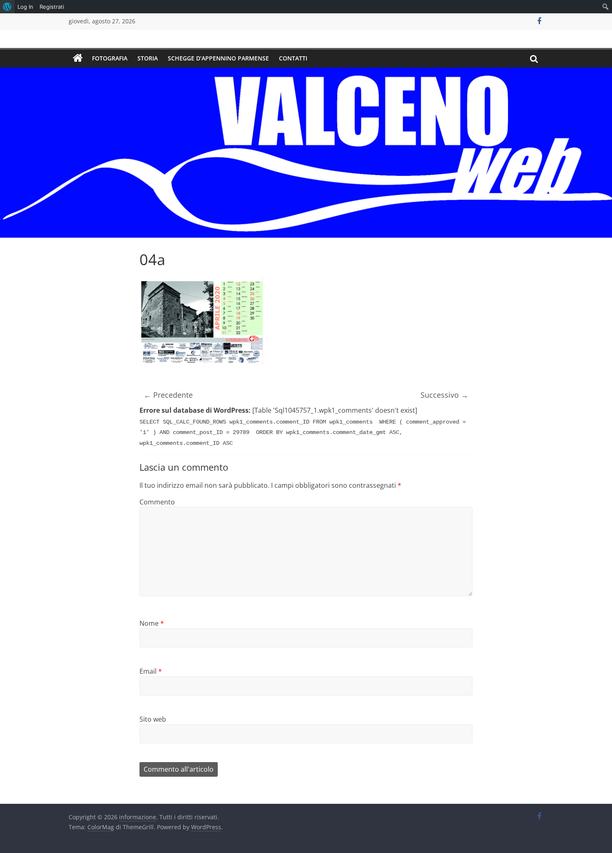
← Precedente (168, 395)
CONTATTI (293, 58)
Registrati (52, 6)
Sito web (152, 719)
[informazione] (78, 58)
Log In (25, 6)
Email (150, 671)
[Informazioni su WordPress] (7, 6)
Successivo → (444, 395)
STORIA (147, 58)
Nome (151, 623)
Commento (157, 502)
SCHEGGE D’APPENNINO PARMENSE (218, 58)
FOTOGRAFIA (109, 58)
